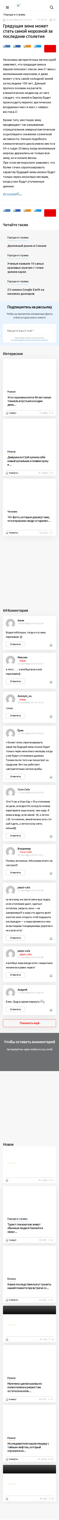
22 (52, 1399)
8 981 (44, 1240)
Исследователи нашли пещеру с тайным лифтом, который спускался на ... (28, 1447)
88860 (45, 413)
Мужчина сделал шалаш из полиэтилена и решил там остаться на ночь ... (24, 1387)
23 (52, 1300)
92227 (45, 533)
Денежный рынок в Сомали (26, 245)
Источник (10, 194)
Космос (11, 1278)
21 (52, 1180)
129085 (44, 473)
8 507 (44, 1399)
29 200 (44, 1459)
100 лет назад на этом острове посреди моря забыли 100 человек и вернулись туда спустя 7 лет (29, 1169)
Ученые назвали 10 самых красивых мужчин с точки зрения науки (25, 267)
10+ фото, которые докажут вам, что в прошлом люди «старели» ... (28, 519)
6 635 (44, 1300)
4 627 (44, 1498)
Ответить (15, 644)
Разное (11, 391)
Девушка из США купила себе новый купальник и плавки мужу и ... (27, 461)
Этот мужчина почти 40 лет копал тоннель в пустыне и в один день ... (29, 401)
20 (52, 1240)
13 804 (44, 1180)
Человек (12, 511)
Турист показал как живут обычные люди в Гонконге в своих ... (25, 1228)
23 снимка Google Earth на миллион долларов (25, 291)
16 (52, 1339)
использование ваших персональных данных (30, 340)
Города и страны (14, 14)
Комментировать (50, 48)
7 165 (44, 1339)
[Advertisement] (29, 571)
